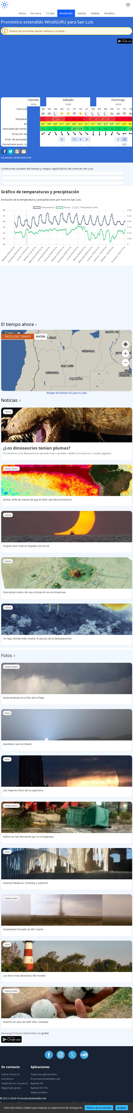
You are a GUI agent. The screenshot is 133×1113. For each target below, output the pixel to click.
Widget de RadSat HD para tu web (66, 393)
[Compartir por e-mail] (24, 151)
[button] (125, 353)
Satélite (95, 13)
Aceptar (121, 1107)
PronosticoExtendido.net (45, 1078)
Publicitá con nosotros (14, 1083)
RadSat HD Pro (39, 1087)
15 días (50, 13)
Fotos (6, 655)
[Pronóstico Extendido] (4, 5)
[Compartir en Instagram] (17, 151)
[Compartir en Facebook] (4, 151)
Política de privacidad (98, 1107)
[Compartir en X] (10, 151)
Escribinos (7, 1078)
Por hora (36, 13)
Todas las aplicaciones (44, 1074)
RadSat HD (37, 1083)
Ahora (22, 13)
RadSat (82, 13)
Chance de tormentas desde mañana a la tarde (37, 31)
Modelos (109, 13)
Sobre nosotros (10, 1074)
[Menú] (128, 5)
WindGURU (66, 13)
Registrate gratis (11, 1087)
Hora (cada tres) (26, 109)
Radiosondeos (39, 1092)
